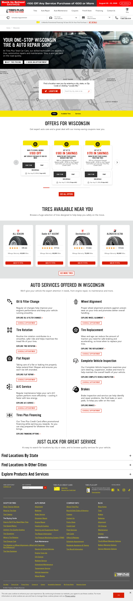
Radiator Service (41, 561)
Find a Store (89, 91)
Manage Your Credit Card (68, 490)
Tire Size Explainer (10, 551)
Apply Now (64, 488)
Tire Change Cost (9, 541)
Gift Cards (70, 534)
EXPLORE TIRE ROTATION (25, 346)
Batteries (38, 511)
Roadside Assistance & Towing (77, 545)
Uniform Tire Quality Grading (14, 530)
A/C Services (39, 545)
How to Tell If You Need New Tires (15, 522)
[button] (35, 11)
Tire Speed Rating (10, 526)
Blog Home (102, 507)
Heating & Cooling (42, 526)
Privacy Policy (25, 584)
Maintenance (103, 530)
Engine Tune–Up (41, 553)
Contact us (7, 486)
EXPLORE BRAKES (88, 405)
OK (119, 595)
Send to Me (28, 165)
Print (42, 165)
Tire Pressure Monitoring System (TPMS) (49, 538)
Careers (69, 514)
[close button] (130, 593)
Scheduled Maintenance (44, 565)
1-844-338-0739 (125, 18)
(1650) (90, 248)
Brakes (100, 514)
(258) (25, 248)
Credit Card (70, 526)
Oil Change (39, 557)
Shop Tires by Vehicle (11, 507)
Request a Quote (81, 584)
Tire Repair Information (43, 534)
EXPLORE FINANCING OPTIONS (27, 433)
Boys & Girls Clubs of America (77, 511)
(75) (58, 248)
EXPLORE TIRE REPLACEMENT (92, 348)
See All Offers (66, 194)
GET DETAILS (93, 22)
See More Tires (66, 273)
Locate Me (53, 91)
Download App (96, 492)
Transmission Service (42, 568)
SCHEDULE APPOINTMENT (27, 323)
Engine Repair (40, 522)
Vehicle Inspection (41, 572)
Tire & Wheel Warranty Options (109, 541)
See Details (35, 170)
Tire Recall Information (74, 549)
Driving (100, 534)
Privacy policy (70, 596)
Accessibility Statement (54, 584)
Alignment (39, 507)
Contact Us (70, 518)
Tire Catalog (7, 514)
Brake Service (40, 514)
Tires (100, 511)
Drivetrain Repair (41, 518)
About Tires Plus (72, 507)
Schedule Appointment (75, 541)
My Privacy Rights (69, 584)
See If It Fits (18, 263)
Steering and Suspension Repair (46, 530)
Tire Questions (8, 534)
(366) (122, 248)
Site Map (5, 584)
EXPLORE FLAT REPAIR (25, 374)
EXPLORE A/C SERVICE (25, 403)
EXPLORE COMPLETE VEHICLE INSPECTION (97, 377)
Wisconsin (16, 28)
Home (8, 28)
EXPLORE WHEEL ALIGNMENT (92, 317)
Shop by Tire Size (9, 511)
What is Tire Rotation (10, 538)
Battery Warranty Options (107, 545)
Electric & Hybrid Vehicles (44, 549)
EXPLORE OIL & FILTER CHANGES (28, 317)
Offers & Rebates (72, 538)
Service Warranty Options (107, 549)
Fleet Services (71, 530)
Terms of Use (14, 584)
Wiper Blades (40, 576)
